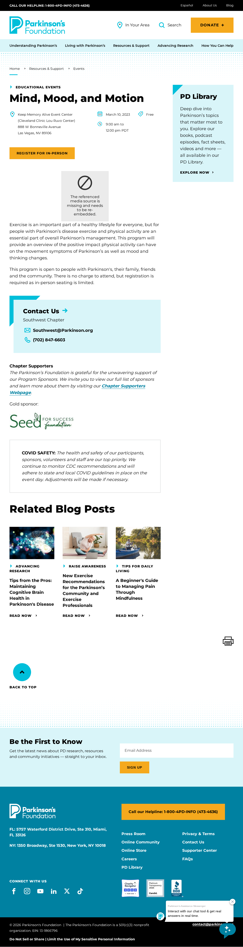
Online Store (134, 850)
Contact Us (193, 842)
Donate (209, 25)
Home (14, 69)
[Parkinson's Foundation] (37, 25)
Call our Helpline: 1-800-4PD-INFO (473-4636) (49, 5)
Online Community (141, 842)
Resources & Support (46, 69)
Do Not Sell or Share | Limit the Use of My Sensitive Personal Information (72, 939)
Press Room (133, 834)
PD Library (132, 867)
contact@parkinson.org (213, 924)
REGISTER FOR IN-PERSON (42, 153)
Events (78, 69)
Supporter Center (199, 850)
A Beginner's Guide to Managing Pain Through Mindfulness (137, 589)
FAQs (187, 859)
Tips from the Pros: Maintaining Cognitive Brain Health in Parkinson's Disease (31, 592)
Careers (129, 859)
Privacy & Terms (198, 834)
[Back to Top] (22, 672)
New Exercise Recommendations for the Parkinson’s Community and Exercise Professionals (84, 590)
